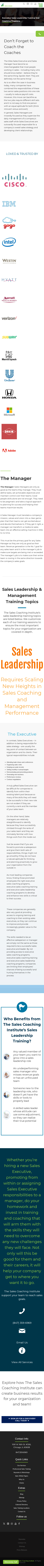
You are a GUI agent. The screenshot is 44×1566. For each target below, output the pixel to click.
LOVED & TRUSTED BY (22, 154)
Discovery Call (11, 1562)
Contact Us (21, 1511)
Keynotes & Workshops (22, 1472)
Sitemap (21, 1497)
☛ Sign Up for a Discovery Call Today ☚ (22, 1420)
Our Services (21, 1465)
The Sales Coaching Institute (24, 1561)
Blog (21, 1494)
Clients (21, 1483)
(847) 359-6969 (22, 1322)
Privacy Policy (21, 1501)
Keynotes (22, 1539)
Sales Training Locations (22, 1508)
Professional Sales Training (22, 1469)
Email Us (22, 1342)
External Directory (22, 1504)
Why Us (21, 1479)
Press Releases (22, 1550)
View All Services (22, 1362)
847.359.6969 (6, 6)
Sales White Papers (21, 1476)
